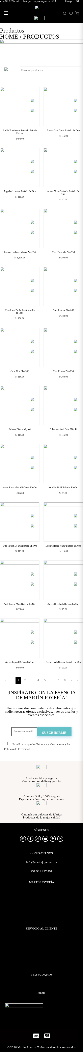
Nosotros (41, 889)
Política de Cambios (41, 949)
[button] (5, 13)
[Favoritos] (71, 13)
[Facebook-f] (30, 839)
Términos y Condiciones (41, 956)
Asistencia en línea (41, 985)
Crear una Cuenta (42, 917)
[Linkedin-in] (60, 839)
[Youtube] (45, 839)
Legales (41, 963)
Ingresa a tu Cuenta (41, 910)
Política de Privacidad (41, 942)
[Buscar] (64, 13)
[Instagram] (23, 839)
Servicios (41, 903)
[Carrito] (77, 13)
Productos (41, 896)
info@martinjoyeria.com (41, 999)
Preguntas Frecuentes (41, 935)
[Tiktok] (38, 839)
